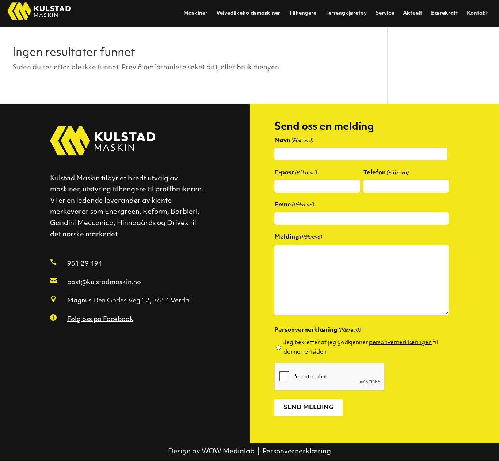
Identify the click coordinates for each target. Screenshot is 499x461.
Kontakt (477, 13)
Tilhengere (302, 13)
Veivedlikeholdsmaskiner (248, 13)
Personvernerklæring (297, 452)
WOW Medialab (228, 452)
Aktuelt (412, 13)
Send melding (308, 408)
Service (385, 13)
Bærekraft (444, 13)
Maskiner (195, 13)
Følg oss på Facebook (100, 319)
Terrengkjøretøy (346, 13)
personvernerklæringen (400, 343)
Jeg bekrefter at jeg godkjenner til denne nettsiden (360, 347)
